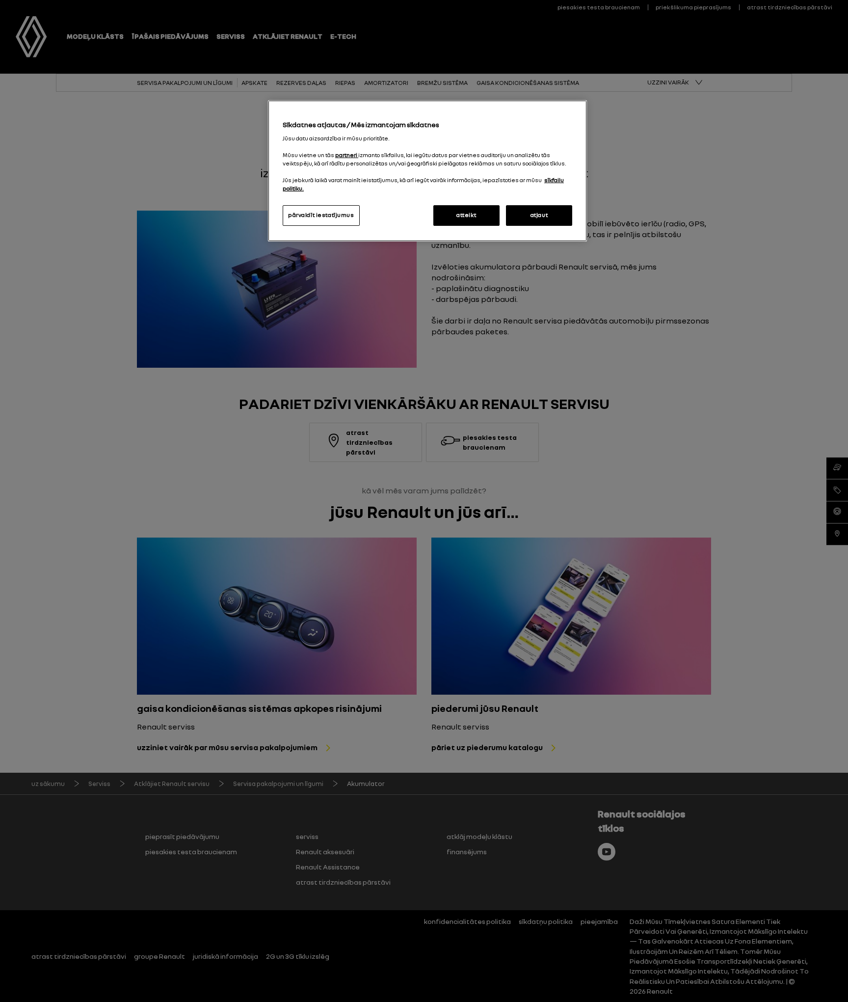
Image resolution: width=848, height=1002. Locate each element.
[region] (427, 171)
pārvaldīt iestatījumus (321, 215)
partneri (346, 155)
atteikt (466, 215)
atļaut (539, 215)
